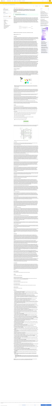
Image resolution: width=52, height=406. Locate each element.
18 (14, 257)
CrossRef (23, 313)
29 (35, 236)
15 (19, 54)
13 (28, 98)
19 (26, 237)
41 (35, 252)
